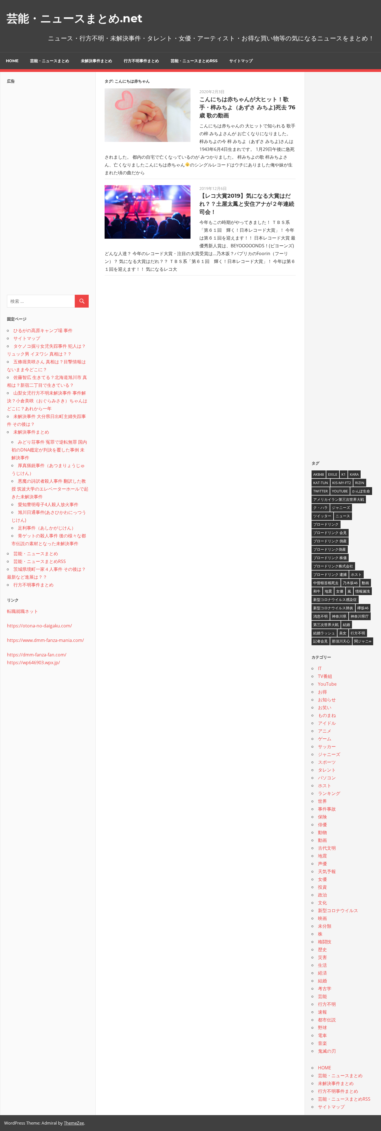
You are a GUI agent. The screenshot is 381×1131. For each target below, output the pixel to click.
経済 (322, 973)
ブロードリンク (326, 524)
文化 (322, 903)
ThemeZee (74, 1123)
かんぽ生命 (361, 491)
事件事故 (327, 809)
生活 (322, 965)
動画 (365, 582)
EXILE (332, 474)
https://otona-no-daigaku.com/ (39, 626)
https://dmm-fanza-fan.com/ (36, 655)
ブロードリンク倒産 (329, 549)
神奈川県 (339, 616)
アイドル (327, 723)
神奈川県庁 (360, 616)
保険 (322, 817)
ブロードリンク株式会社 (333, 566)
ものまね (327, 715)
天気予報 (327, 871)
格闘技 (324, 942)
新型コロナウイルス (338, 910)
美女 (342, 632)
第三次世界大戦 (326, 624)
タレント (327, 770)
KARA (354, 474)
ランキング (329, 793)
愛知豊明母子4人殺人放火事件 (48, 504)
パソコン (327, 778)
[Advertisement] (48, 187)
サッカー (327, 746)
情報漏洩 (362, 591)
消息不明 (320, 616)
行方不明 (358, 632)
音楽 (322, 1043)
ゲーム (324, 739)
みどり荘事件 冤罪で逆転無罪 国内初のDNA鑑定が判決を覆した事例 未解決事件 (49, 450)
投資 (322, 887)
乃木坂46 (350, 582)
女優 (339, 591)
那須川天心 (341, 641)
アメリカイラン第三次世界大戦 (338, 499)
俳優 (322, 824)
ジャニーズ (341, 507)
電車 (322, 1035)
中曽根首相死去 (326, 582)
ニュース (343, 515)
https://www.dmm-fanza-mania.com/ (45, 640)
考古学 (324, 988)
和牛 (316, 591)
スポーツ (327, 762)
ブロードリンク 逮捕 (330, 574)
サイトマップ (241, 60)
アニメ (324, 731)
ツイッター (322, 515)
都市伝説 (327, 1020)
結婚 (346, 624)
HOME (12, 60)
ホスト (356, 574)
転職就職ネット (22, 611)
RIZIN (359, 482)
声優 (322, 864)
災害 (322, 957)
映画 (322, 918)
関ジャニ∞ (362, 641)
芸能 (322, 996)
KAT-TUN (320, 482)
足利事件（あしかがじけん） (47, 528)
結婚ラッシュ (324, 632)
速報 (322, 1012)
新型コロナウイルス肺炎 (333, 607)
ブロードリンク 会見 (330, 532)
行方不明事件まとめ (141, 60)
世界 (322, 801)
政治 (322, 895)
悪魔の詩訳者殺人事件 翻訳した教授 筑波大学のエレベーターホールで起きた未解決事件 (49, 489)
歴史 (322, 949)
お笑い (324, 707)
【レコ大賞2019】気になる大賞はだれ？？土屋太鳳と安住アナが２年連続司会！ (246, 203)
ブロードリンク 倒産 (330, 540)
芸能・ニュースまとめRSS (194, 60)
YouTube (340, 491)
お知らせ (327, 700)
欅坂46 (362, 607)
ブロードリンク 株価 (330, 557)
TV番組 (325, 676)
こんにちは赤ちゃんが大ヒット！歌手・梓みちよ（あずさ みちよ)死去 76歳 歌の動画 (247, 107)
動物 (322, 832)
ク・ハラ (320, 507)
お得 (322, 692)
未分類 (324, 926)
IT (320, 668)
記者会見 (320, 641)
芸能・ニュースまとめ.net (74, 18)
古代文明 (327, 848)
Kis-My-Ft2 (341, 482)
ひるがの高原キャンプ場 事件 (43, 330)
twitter (320, 491)
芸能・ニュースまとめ (49, 60)
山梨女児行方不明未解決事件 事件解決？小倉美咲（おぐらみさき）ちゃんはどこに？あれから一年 (47, 401)
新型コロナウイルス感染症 (335, 599)
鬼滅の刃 (327, 1051)
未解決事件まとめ (96, 60)
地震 (328, 591)
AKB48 (318, 474)
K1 (343, 474)
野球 (322, 1027)
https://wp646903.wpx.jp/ (33, 662)
